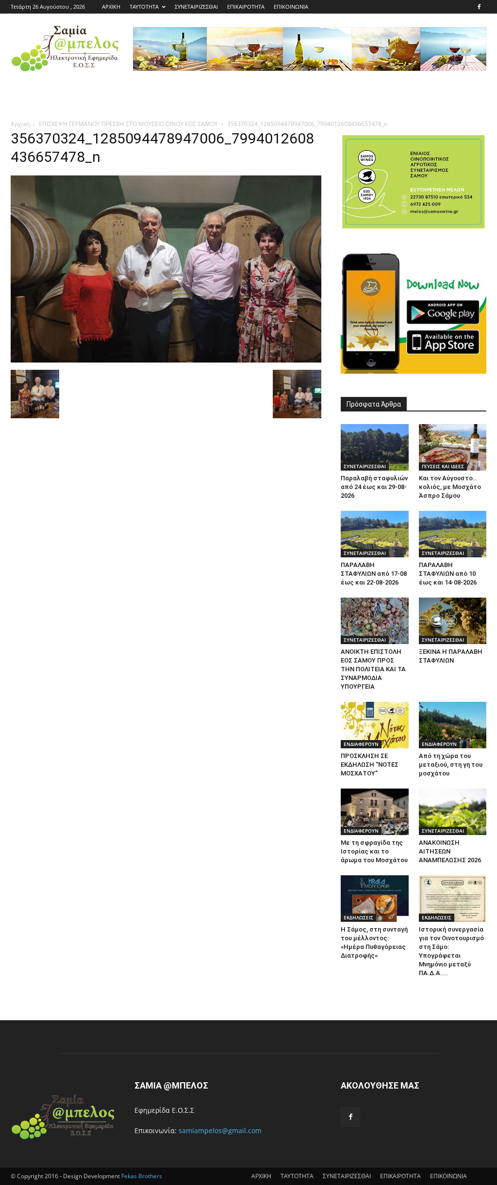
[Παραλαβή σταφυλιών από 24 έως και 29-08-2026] (375, 447)
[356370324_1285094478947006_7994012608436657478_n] (166, 360)
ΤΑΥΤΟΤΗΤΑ (144, 6)
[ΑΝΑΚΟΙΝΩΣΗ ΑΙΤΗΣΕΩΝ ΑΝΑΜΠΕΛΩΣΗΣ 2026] (453, 812)
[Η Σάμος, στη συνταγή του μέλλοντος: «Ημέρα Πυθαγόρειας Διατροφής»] (375, 898)
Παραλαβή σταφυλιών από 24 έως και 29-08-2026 (374, 486)
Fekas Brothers (141, 1176)
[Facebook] (479, 7)
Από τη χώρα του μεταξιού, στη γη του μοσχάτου (450, 764)
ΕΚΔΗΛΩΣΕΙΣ (358, 917)
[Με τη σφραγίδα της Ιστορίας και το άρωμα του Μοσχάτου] (375, 812)
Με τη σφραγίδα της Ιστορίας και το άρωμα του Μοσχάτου (374, 851)
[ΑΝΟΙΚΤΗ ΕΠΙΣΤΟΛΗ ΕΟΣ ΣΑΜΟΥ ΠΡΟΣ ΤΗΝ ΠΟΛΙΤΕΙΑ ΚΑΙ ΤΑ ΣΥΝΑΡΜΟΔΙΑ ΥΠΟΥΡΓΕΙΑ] (375, 621)
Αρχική (20, 124)
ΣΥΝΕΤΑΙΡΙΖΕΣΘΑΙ (196, 6)
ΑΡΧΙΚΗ (111, 6)
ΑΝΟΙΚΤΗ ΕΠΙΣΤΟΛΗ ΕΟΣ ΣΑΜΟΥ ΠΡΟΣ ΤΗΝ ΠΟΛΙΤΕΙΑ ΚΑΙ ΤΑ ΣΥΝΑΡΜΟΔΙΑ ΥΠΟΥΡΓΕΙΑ (373, 669)
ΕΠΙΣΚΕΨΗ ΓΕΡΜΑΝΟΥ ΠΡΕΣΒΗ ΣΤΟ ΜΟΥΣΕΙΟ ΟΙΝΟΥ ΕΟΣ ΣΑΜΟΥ (128, 124)
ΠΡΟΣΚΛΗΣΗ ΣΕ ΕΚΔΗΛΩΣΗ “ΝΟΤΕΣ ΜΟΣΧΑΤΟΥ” (369, 764)
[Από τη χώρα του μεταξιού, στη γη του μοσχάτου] (453, 725)
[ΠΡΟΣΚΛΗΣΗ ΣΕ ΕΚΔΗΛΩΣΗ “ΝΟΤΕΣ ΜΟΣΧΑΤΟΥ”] (375, 725)
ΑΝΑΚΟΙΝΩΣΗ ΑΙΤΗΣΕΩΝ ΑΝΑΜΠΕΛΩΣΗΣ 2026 (450, 851)
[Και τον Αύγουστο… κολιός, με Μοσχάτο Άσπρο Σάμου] (453, 447)
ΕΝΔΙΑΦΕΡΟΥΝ (361, 744)
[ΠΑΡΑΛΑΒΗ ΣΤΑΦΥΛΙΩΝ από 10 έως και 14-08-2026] (453, 534)
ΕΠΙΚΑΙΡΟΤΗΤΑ (246, 6)
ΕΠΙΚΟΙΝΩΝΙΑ (291, 6)
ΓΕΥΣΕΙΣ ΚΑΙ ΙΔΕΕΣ (443, 466)
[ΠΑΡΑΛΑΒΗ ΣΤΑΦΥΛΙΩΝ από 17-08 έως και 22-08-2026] (375, 534)
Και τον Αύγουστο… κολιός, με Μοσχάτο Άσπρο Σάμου (450, 486)
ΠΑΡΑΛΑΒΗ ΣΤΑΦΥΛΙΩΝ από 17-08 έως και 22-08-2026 (374, 573)
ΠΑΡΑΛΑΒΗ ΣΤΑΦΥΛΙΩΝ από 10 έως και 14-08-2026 (448, 573)
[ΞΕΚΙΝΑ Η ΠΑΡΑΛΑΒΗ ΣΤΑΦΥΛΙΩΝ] (453, 621)
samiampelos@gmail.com (220, 1130)
